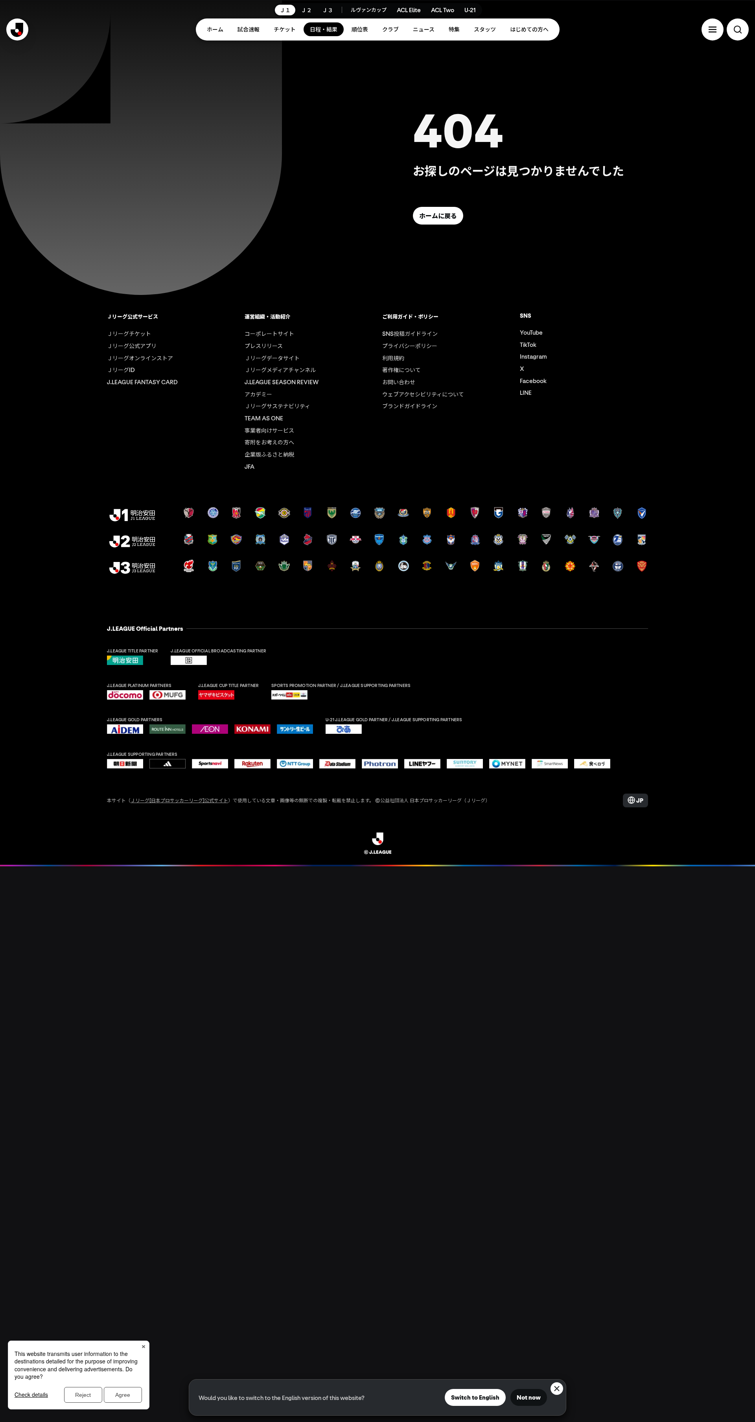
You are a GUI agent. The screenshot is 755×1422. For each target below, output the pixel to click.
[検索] (738, 29)
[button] (713, 29)
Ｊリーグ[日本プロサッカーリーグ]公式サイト (179, 800)
